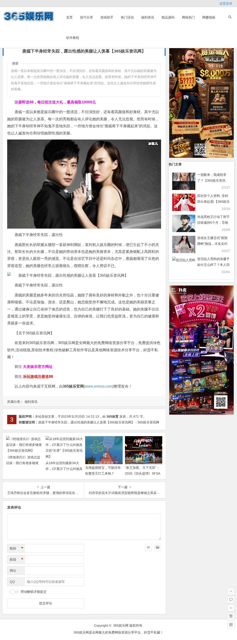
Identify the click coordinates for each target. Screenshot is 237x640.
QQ (12, 582)
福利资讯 (147, 17)
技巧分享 (86, 17)
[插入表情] (148, 547)
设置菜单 (225, 3)
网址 (13, 570)
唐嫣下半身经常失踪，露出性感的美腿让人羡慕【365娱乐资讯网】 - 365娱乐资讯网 (98, 422)
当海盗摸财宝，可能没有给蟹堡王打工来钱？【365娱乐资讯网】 (103, 473)
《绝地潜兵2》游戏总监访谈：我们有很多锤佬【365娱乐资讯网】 (23, 463)
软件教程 (72, 38)
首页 (69, 17)
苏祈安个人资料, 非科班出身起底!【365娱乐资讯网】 (213, 201)
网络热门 (188, 17)
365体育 (112, 416)
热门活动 (127, 17)
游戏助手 (106, 17)
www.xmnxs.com (98, 386)
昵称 (16, 548)
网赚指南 (208, 17)
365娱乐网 (120, 625)
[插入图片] (157, 547)
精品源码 (168, 17)
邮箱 (16, 559)
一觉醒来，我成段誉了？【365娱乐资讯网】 (211, 180)
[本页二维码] (231, 624)
